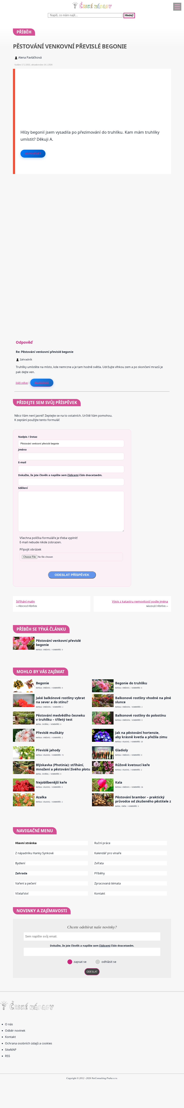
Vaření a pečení (25, 883)
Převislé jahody (48, 750)
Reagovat (41, 382)
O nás (9, 1024)
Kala (118, 782)
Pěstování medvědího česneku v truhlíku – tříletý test (60, 717)
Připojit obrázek (30, 549)
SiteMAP (10, 1050)
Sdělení (23, 488)
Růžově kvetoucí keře (132, 765)
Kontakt (99, 893)
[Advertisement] (93, 94)
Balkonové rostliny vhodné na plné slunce (143, 700)
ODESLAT (92, 971)
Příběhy (99, 873)
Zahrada (21, 873)
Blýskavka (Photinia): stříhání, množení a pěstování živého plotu (63, 767)
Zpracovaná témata (107, 883)
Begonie (42, 683)
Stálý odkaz (22, 382)
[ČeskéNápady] (92, 9)
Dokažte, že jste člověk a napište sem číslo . (60, 475)
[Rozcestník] (177, 7)
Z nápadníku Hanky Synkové (34, 853)
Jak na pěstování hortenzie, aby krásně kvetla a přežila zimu (141, 735)
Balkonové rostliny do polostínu (140, 715)
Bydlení (20, 863)
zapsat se (79, 962)
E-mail (22, 462)
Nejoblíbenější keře (51, 782)
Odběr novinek (15, 1031)
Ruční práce (102, 843)
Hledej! (129, 15)
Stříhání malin (25, 601)
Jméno (22, 449)
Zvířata (99, 863)
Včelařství (21, 893)
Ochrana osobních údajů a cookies (28, 1043)
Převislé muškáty (50, 733)
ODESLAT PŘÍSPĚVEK (72, 575)
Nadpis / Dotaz (27, 436)
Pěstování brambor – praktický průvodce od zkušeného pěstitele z (143, 799)
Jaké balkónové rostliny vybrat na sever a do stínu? (60, 700)
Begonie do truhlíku (131, 683)
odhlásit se (108, 962)
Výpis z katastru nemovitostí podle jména (140, 601)
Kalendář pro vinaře (107, 853)
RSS (7, 1056)
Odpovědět (33, 153)
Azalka (41, 797)
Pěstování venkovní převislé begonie (58, 643)
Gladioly (121, 750)
